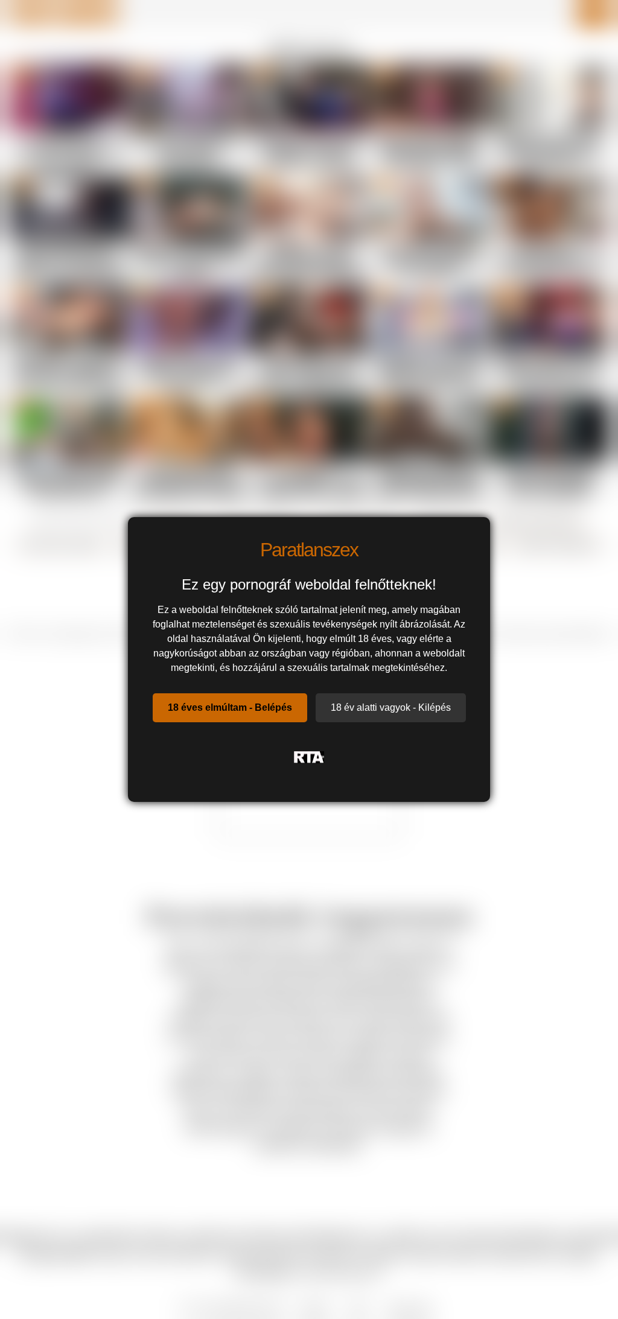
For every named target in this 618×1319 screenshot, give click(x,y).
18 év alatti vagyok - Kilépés (391, 707)
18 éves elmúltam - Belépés (230, 707)
